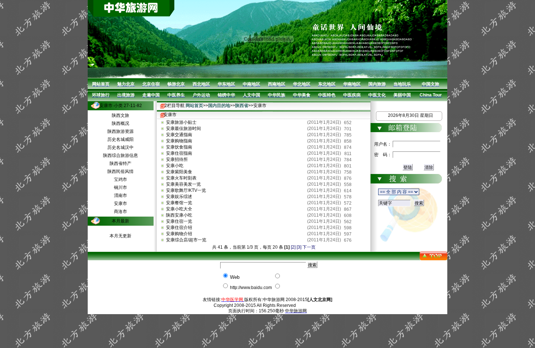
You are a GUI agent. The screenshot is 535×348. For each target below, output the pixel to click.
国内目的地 (219, 105)
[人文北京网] (320, 299)
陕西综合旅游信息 (120, 155)
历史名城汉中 (120, 147)
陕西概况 (120, 123)
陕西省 (241, 105)
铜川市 (120, 187)
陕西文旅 (120, 115)
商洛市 (120, 211)
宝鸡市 (120, 179)
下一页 (309, 247)
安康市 (120, 203)
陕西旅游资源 (120, 131)
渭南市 (120, 195)
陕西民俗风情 (120, 171)
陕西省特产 (120, 163)
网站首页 (194, 105)
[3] (299, 247)
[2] (293, 247)
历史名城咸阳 (120, 139)
